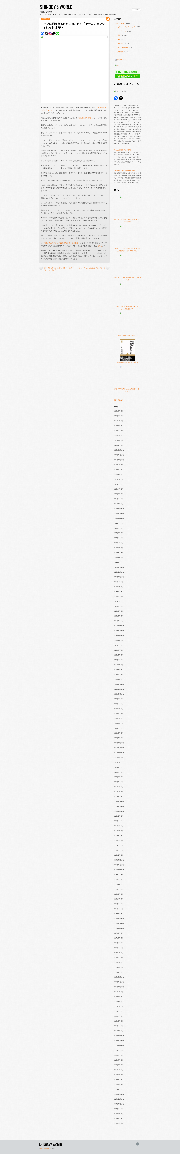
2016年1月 (117, 1031)
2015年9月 (117, 1050)
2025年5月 (117, 484)
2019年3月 (117, 845)
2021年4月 (117, 723)
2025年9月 (117, 464)
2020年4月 (117, 782)
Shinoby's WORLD (119, 23)
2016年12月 (117, 977)
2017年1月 (117, 972)
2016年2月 (117, 1026)
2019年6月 (117, 830)
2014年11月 (117, 1099)
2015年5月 (117, 1070)
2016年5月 (117, 1011)
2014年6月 (117, 1123)
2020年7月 (117, 767)
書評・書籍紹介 (123, 47)
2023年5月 (117, 601)
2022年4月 (117, 665)
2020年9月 (117, 757)
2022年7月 (117, 650)
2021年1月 (117, 738)
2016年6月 (117, 1006)
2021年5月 (117, 718)
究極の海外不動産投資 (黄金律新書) (127, 362)
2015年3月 (117, 1079)
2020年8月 (117, 762)
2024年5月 (117, 543)
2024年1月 (117, 562)
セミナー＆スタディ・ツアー (127, 27)
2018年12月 (117, 860)
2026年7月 (117, 416)
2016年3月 (117, 1021)
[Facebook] (42, 33)
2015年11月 (117, 1040)
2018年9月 (117, 874)
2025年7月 (117, 474)
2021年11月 (117, 689)
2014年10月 (117, 1104)
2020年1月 (117, 796)
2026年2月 (117, 440)
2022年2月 (117, 674)
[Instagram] (50, 33)
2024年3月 (117, 552)
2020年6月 (117, 772)
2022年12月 (117, 625)
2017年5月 (117, 953)
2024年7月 (117, 533)
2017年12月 (117, 918)
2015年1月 (117, 1089)
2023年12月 (117, 567)
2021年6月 (117, 713)
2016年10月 (117, 987)
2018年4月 (117, 899)
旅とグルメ (121, 43)
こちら (99, 246)
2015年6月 (117, 1065)
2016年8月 (117, 996)
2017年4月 (117, 957)
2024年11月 (117, 513)
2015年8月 (117, 1055)
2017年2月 (117, 967)
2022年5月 (117, 660)
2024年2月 (117, 557)
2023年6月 (117, 596)
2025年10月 (117, 460)
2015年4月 (117, 1074)
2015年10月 (117, 1045)
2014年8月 (117, 1113)
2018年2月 (117, 909)
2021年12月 (117, 684)
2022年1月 (117, 679)
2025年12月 (117, 450)
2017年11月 (117, 923)
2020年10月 (117, 752)
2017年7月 (117, 943)
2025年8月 (117, 469)
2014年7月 (117, 1118)
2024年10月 (117, 518)
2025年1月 (117, 504)
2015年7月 (117, 1060)
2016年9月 (117, 992)
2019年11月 (117, 806)
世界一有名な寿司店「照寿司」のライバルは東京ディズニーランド (56, 269)
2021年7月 (117, 709)
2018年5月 (117, 894)
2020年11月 (117, 748)
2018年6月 (117, 889)
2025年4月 (117, 489)
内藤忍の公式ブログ (46, 1148)
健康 (119, 39)
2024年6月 (117, 538)
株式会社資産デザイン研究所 (122, 150)
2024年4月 (117, 547)
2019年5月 (117, 835)
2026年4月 (117, 430)
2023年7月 (117, 591)
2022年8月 (117, 645)
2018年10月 (117, 869)
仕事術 (120, 35)
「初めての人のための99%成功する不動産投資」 (61, 243)
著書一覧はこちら (119, 400)
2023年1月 (117, 621)
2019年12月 (117, 801)
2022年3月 (117, 669)
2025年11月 (117, 455)
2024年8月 (117, 528)
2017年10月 (117, 928)
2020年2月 (117, 791)
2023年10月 (117, 577)
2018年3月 (117, 904)
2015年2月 (117, 1084)
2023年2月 (117, 616)
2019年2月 (117, 850)
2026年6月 (117, 421)
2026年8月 (117, 411)
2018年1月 (117, 913)
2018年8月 (117, 879)
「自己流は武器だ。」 (85, 118)
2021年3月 (117, 728)
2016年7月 (117, 1001)
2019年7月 (117, 826)
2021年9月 (117, 699)
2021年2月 (117, 733)
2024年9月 (117, 523)
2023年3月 (117, 611)
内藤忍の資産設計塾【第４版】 (127, 335)
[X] (46, 33)
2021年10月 (117, 694)
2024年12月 (117, 508)
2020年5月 (117, 777)
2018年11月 (117, 865)
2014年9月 (117, 1109)
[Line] (57, 33)
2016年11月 (117, 982)
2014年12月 (117, 1094)
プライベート (122, 31)
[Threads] (54, 33)
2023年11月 (117, 572)
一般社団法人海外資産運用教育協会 (125, 170)
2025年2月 (117, 499)
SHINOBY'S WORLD (56, 6)
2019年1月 (117, 855)
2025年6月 (117, 479)
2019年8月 (117, 821)
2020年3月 (117, 787)
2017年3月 (117, 962)
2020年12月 (117, 743)
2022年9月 (117, 640)
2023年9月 (117, 582)
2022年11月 (117, 630)
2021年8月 (117, 704)
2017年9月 (117, 933)
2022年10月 (117, 635)
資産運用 (120, 52)
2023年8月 (117, 586)
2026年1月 (117, 445)
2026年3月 (117, 435)
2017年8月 (117, 938)
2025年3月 (117, 494)
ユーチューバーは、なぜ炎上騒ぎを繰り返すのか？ (92, 269)
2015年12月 (117, 1035)
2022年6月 (117, 655)
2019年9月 (117, 816)
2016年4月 (117, 1016)
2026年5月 (117, 425)
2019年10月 (117, 811)
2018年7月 (117, 884)
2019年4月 (117, 840)
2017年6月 (117, 948)
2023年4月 (117, 606)
